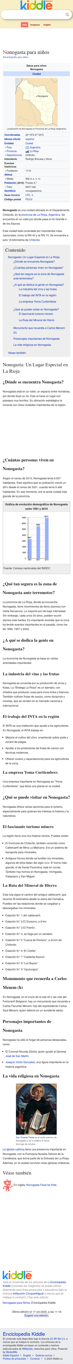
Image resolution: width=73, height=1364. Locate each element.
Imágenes (35, 24)
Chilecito (34, 240)
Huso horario (12, 195)
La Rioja (34, 151)
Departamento (14, 155)
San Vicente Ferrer (25, 1137)
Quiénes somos (43, 1355)
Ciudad (36, 73)
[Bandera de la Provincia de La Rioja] (27, 151)
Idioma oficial (12, 139)
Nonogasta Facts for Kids (41, 1185)
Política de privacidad (14, 1358)
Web (24, 24)
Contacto (35, 1358)
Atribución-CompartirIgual (28, 1293)
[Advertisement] (36, 38)
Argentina (35, 147)
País (9, 147)
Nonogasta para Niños (16, 1303)
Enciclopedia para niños (16, 57)
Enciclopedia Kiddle (24, 1333)
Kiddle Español (11, 1355)
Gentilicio (10, 190)
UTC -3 (29, 195)
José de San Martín (17, 1056)
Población (10, 182)
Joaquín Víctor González (20, 1062)
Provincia (12, 151)
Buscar (67, 14)
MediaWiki (11, 1352)
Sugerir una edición (36, 1315)
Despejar (60, 15)
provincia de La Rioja (34, 215)
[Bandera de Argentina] (27, 147)
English (47, 24)
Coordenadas (12, 134)
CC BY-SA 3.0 (57, 1338)
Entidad (9, 143)
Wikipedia (27, 1348)
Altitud (8, 174)
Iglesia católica (15, 1149)
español (29, 139)
